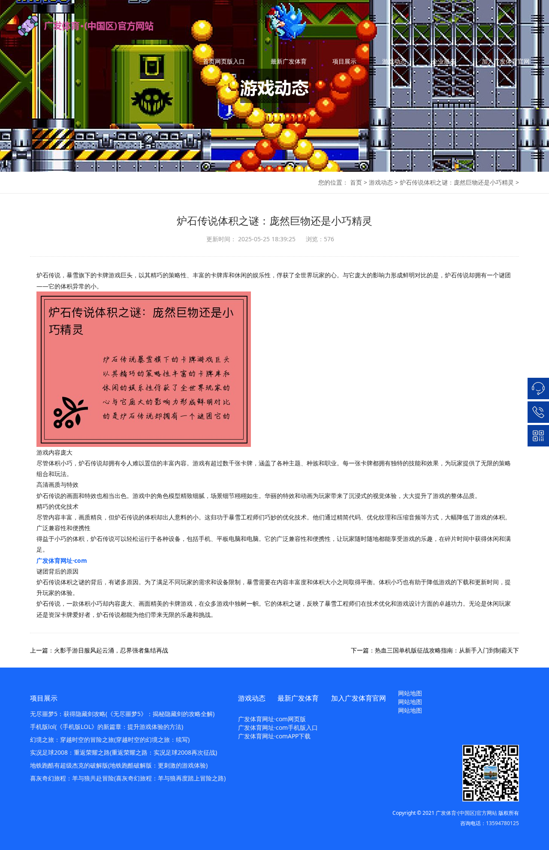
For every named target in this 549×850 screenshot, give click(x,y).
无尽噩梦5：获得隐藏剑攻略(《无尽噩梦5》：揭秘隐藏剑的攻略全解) (122, 714)
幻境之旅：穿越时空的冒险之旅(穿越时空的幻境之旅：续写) (110, 739)
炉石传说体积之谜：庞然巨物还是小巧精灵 (457, 182)
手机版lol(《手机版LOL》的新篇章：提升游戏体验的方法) (106, 726)
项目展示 (344, 61)
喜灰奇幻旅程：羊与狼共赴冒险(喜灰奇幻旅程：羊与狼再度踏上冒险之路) (128, 778)
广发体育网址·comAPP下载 (274, 736)
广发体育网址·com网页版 (272, 719)
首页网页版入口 (224, 61)
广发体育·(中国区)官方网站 (466, 813)
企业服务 (444, 61)
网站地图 (410, 693)
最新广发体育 (289, 61)
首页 (356, 182)
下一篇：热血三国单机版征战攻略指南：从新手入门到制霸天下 (435, 650)
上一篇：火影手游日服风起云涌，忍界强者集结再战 (99, 650)
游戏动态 (394, 61)
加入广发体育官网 (506, 61)
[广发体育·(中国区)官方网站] (94, 26)
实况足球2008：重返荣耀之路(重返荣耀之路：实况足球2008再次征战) (123, 752)
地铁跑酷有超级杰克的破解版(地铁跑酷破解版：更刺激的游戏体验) (119, 765)
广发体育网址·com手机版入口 (278, 727)
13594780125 (502, 823)
